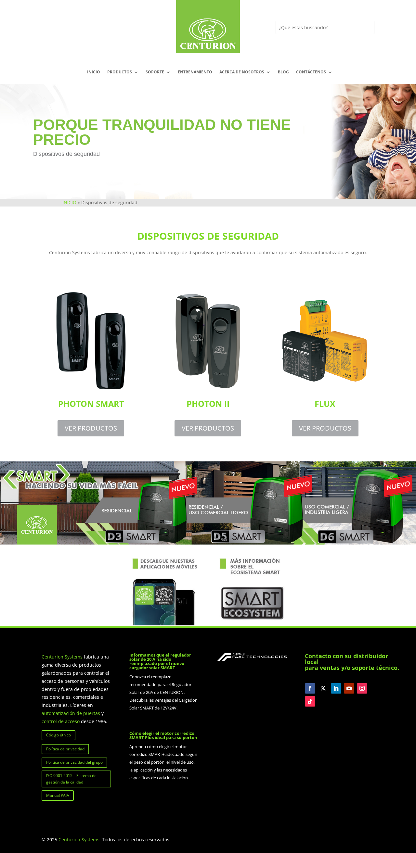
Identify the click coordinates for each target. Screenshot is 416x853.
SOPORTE (155, 72)
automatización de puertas (71, 713)
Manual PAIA (57, 795)
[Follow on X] (323, 688)
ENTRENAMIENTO (195, 72)
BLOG (283, 72)
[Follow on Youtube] (349, 688)
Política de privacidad (65, 749)
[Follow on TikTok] (310, 701)
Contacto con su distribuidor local (346, 659)
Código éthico (58, 735)
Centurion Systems (63, 657)
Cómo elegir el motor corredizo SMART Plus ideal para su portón (163, 735)
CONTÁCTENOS (311, 72)
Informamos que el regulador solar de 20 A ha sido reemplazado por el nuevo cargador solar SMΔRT (160, 661)
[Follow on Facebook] (310, 688)
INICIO (93, 72)
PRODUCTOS (119, 72)
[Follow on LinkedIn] (336, 688)
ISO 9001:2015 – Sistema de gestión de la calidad (71, 779)
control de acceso (61, 721)
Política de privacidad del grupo (74, 762)
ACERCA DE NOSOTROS (241, 72)
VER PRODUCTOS (91, 428)
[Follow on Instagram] (362, 688)
